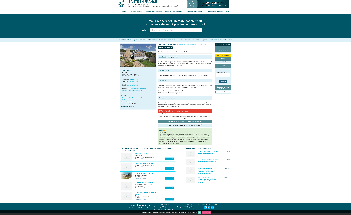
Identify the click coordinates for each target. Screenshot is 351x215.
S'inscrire (223, 81)
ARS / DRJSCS (223, 62)
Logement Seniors (135, 11)
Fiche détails (170, 159)
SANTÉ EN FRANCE (140, 205)
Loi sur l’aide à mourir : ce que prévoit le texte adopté (208, 152)
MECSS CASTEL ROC (142, 153)
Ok (199, 212)
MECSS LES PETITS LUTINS (144, 163)
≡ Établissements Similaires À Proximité (220, 40)
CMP (168, 204)
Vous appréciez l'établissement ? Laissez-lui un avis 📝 (185, 125)
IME (165, 206)
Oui (187, 52)
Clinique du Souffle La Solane (145, 173)
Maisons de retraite (165, 208)
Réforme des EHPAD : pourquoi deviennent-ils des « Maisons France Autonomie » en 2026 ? (208, 180)
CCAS (165, 204)
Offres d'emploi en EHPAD (215, 11)
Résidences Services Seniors (165, 209)
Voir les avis (223, 48)
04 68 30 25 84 (134, 81)
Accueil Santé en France (125, 40)
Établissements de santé (153, 11)
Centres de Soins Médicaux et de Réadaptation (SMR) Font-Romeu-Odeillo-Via (171, 40)
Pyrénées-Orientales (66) (141, 40)
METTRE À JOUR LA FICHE (223, 44)
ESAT (162, 206)
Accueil (124, 11)
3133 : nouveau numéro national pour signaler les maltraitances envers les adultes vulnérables (206, 170)
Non (191, 52)
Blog (227, 11)
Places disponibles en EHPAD (194, 11)
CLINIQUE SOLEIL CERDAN (144, 182)
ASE (162, 204)
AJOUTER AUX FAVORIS (223, 55)
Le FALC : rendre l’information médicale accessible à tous (208, 161)
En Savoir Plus (206, 212)
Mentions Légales (191, 208)
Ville (144, 30)
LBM (168, 206)
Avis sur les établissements (173, 11)
